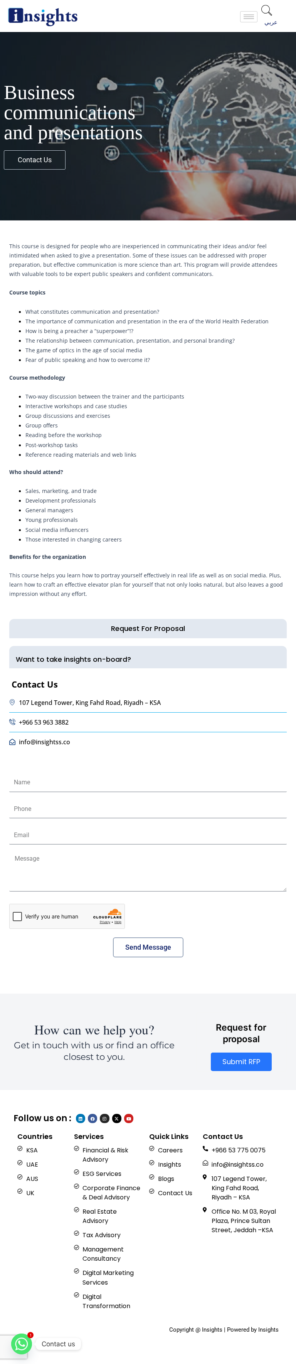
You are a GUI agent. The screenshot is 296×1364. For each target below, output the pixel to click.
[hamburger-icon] (248, 16)
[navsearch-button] (266, 11)
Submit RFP (241, 1061)
